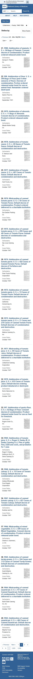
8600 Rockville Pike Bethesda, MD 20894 (24, 658)
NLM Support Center (24, 666)
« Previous (4, 37)
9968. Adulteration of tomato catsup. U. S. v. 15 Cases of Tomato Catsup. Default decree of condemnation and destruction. (16, 472)
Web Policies (6, 666)
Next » (24, 37)
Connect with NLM (7, 655)
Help (15, 16)
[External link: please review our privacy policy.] (3, 659)
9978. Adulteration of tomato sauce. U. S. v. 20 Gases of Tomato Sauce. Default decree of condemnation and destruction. (15, 145)
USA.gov (21, 676)
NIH (13, 676)
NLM (10, 676)
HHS (17, 676)
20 (11, 41)
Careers (20, 670)
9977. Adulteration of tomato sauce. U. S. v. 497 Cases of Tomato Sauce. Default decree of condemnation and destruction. (16, 173)
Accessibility (21, 668)
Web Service (24, 16)
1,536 (19, 648)
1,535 (13, 648)
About (7, 16)
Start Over (5, 21)
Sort (4, 41)
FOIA (3, 668)
